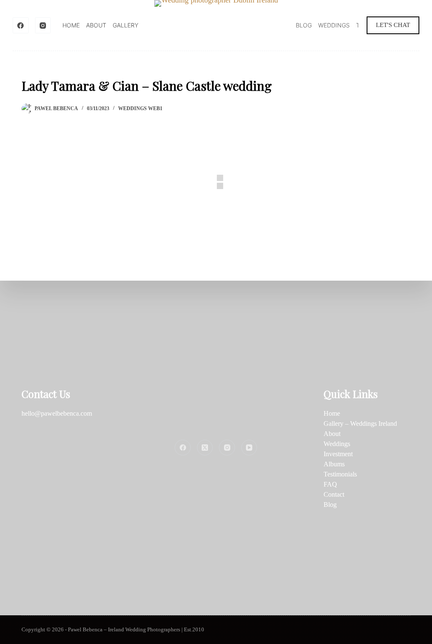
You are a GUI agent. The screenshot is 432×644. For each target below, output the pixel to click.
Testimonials (340, 474)
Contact (334, 494)
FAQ (330, 484)
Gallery (125, 25)
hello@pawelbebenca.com (57, 413)
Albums (334, 464)
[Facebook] (21, 25)
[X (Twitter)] (205, 448)
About (96, 25)
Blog (304, 25)
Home (71, 25)
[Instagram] (43, 25)
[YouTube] (249, 448)
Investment (338, 453)
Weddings (334, 25)
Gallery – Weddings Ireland (360, 423)
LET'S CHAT (393, 25)
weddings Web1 (140, 108)
